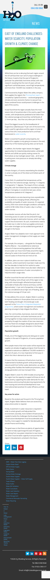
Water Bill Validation (12, 486)
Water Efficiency (6, 524)
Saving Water (10, 471)
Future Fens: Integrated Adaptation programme (23, 305)
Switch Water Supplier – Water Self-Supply (19, 479)
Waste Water (6, 543)
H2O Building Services (12, 11)
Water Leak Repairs (12, 493)
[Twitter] (27, 553)
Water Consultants (11, 488)
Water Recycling (11, 501)
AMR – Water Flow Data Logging (16, 462)
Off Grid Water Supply (12, 467)
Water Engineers (6, 528)
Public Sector (10, 469)
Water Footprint (6, 532)
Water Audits (10, 484)
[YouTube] (40, 553)
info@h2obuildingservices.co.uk (35, 570)
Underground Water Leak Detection (6, 517)
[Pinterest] (36, 553)
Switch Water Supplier (13, 476)
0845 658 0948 (37, 8)
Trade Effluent (10, 481)
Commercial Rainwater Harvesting (16, 498)
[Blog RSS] (44, 553)
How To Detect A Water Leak (6, 507)
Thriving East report (33, 95)
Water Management (12, 496)
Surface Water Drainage (13, 474)
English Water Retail (12, 464)
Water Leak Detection (12, 491)
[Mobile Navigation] (46, 7)
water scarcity (20, 134)
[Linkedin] (32, 553)
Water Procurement (6, 535)
